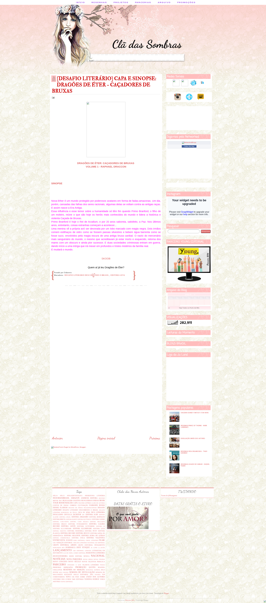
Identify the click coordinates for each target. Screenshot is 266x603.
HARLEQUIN (57, 547)
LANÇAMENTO (62, 550)
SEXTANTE (68, 574)
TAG (91, 574)
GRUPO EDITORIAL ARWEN (64, 545)
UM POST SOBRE (78, 577)
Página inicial (106, 438)
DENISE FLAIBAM (60, 508)
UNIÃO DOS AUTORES (95, 577)
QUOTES (92, 567)
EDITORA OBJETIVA (59, 531)
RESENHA (67, 570)
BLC (60, 500)
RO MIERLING (79, 570)
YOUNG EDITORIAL (66, 581)
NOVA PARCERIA (74, 559)
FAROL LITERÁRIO (92, 540)
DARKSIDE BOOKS (97, 505)
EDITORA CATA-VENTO (61, 521)
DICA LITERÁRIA (98, 512)
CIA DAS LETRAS (84, 503)
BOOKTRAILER (66, 503)
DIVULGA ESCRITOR (72, 515)
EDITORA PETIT (91, 531)
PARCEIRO (59, 564)
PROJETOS (121, 2)
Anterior (57, 438)
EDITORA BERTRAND (97, 517)
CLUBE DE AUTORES (98, 503)
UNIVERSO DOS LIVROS (62, 579)
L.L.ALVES (101, 547)
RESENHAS (99, 2)
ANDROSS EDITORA (89, 498)
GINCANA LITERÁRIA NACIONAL (83, 542)
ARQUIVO (164, 2)
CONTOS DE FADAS (60, 505)
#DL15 (62, 495)
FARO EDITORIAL (79, 540)
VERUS (102, 579)
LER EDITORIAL (78, 550)
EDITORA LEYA (118, 275)
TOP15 (68, 577)
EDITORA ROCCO (83, 533)
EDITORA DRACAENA (97, 521)
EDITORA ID (100, 526)
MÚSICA (86, 556)
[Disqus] (106, 328)
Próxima (154, 438)
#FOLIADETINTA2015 (74, 495)
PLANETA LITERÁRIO (91, 565)
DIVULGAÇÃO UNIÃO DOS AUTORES (193, 438)
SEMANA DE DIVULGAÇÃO (82, 572)
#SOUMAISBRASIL (61, 498)
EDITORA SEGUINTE (72, 536)
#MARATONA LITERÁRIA (95, 495)
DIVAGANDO (58, 515)
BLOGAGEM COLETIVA (72, 501)
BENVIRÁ (102, 498)
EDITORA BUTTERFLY (84, 519)
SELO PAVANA (63, 572)
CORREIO (73, 505)
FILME (102, 540)
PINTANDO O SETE (74, 565)
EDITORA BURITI (71, 519)
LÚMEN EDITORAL (79, 553)
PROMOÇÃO (80, 567)
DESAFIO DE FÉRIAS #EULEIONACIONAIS (82, 507)
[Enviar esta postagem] (52, 97)
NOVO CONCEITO (60, 562)
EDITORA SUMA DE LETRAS (93, 536)
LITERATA (88, 550)
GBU (54, 542)
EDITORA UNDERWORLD (61, 538)
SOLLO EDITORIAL (81, 574)
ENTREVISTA (59, 540)
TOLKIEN (97, 574)
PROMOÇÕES (186, 2)
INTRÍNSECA (71, 547)
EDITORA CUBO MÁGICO (79, 521)
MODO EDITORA (75, 556)
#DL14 (55, 495)
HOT (63, 547)
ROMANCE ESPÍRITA (93, 570)
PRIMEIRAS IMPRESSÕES (63, 567)
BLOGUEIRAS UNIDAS (90, 501)
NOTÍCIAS (59, 558)
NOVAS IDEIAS (88, 559)
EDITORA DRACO (59, 524)
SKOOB (106, 258)
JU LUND (94, 547)
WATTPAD (56, 581)
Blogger (166, 593)
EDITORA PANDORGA (75, 531)
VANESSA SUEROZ (91, 579)
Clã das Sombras (147, 44)
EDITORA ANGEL (65, 517)
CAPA (75, 503)
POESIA (102, 565)
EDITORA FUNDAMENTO (77, 524)
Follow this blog (189, 146)
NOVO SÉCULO (74, 562)
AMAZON (75, 498)
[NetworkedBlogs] (189, 142)
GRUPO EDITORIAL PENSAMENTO (91, 545)
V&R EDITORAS (78, 579)
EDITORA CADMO (98, 519)
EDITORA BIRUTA (59, 519)
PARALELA (101, 561)
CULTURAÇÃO (83, 505)
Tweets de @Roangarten (169, 496)
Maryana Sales (130, 600)
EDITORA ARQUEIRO (80, 517)
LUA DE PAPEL (68, 553)
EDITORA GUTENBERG (85, 526)
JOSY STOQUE (83, 547)
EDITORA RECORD (68, 533)
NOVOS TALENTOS (89, 561)
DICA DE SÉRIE (84, 512)
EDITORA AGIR (92, 515)
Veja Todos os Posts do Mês (189, 308)
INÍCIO (80, 2)
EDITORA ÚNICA (78, 538)
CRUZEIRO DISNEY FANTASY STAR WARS (195, 412)
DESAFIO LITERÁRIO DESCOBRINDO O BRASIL (87, 275)
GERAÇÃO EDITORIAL (64, 542)
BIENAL (56, 500)
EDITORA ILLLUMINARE (62, 528)
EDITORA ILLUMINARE (82, 528)
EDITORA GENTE (68, 526)
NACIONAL (98, 555)
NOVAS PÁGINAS (99, 559)
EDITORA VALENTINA (96, 538)
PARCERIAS (143, 2)
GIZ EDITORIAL (100, 542)
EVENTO (69, 540)
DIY (83, 514)
